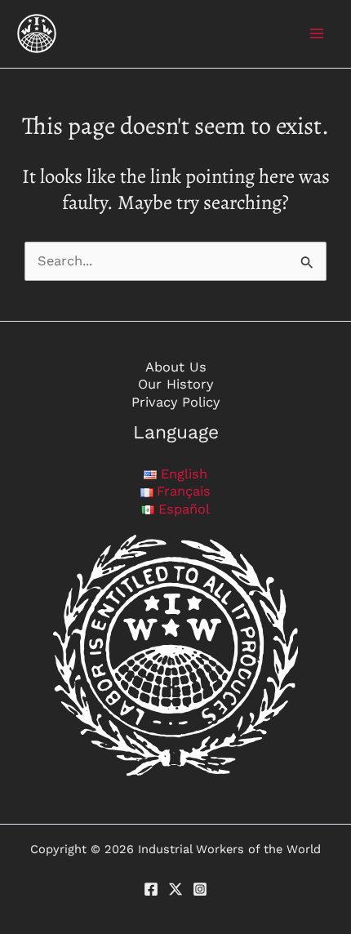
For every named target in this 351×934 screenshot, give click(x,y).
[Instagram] (200, 889)
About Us (176, 367)
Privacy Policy (175, 402)
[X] (175, 889)
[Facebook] (151, 889)
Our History (175, 384)
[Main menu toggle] (316, 34)
